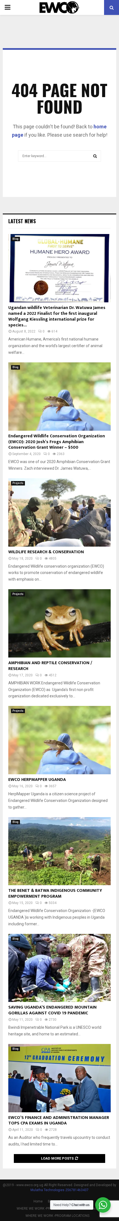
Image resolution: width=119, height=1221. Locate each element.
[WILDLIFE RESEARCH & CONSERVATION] (59, 512)
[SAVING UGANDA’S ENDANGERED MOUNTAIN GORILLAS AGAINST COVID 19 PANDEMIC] (59, 968)
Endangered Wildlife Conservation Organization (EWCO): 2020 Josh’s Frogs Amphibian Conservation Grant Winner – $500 (56, 441)
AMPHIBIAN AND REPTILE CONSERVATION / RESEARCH (50, 665)
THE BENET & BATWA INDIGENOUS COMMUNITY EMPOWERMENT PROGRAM (55, 893)
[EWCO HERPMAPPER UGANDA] (59, 740)
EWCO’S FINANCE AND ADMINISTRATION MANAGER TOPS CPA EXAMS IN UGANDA (58, 1120)
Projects (18, 483)
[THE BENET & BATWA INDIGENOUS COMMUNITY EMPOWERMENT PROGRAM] (59, 851)
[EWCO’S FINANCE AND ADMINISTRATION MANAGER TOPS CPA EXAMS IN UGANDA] (59, 1078)
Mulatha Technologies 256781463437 (59, 1190)
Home (38, 1201)
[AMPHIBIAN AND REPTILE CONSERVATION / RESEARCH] (59, 623)
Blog (15, 238)
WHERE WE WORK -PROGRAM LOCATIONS (49, 1208)
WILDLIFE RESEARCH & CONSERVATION (46, 552)
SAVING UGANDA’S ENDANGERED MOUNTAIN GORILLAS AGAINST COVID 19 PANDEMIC (52, 1010)
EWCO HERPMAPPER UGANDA (37, 779)
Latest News (22, 221)
